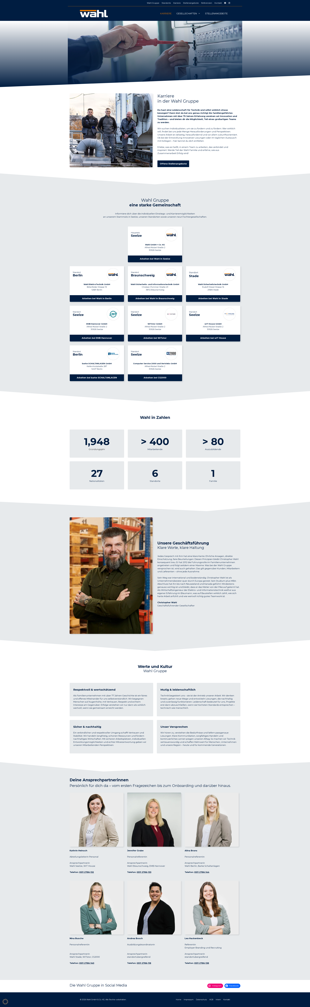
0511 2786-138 (201, 963)
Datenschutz (201, 1000)
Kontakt (218, 3)
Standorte (166, 3)
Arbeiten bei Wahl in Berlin (97, 298)
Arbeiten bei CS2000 (155, 377)
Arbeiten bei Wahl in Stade (213, 298)
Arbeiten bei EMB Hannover (97, 338)
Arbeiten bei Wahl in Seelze (155, 259)
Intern (218, 1000)
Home (178, 1000)
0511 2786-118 (144, 963)
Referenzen (206, 3)
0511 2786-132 (86, 872)
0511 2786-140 (86, 963)
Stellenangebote (191, 3)
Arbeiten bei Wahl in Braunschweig (155, 298)
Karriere (177, 3)
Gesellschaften (186, 13)
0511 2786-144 (201, 872)
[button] (5, 1001)
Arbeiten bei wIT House (213, 338)
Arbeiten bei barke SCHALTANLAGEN (97, 377)
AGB (211, 1000)
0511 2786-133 (144, 872)
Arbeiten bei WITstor (155, 338)
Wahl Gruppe (153, 3)
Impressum (189, 1000)
